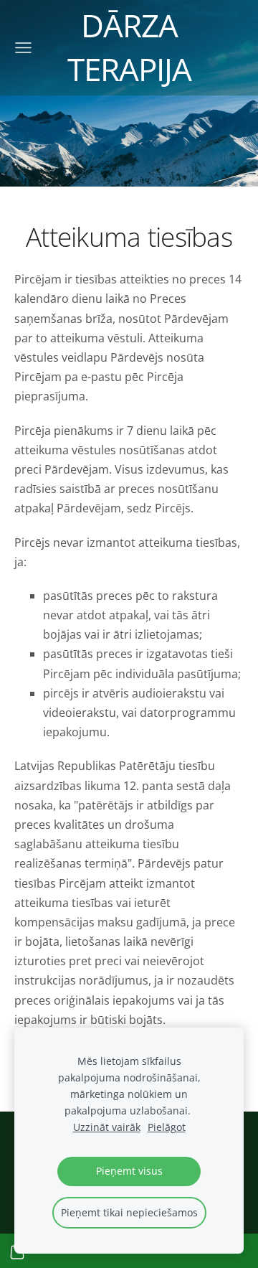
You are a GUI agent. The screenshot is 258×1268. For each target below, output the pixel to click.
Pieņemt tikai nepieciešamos (129, 1212)
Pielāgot (167, 1127)
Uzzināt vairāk (106, 1127)
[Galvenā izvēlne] (23, 47)
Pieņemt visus (129, 1171)
